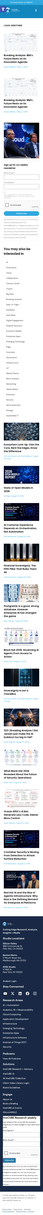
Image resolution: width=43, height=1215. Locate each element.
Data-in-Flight (12, 304)
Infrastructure (12, 362)
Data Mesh (11, 315)
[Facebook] (27, 994)
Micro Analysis (12, 378)
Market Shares (12, 373)
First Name (9, 183)
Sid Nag (7, 496)
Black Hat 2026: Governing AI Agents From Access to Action (21, 653)
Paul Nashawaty (10, 536)
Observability (12, 389)
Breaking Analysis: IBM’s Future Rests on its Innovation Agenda (18, 59)
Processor (10, 394)
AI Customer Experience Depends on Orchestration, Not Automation (20, 528)
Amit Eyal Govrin (10, 456)
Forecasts (10, 352)
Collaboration (12, 278)
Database (10, 310)
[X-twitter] (13, 994)
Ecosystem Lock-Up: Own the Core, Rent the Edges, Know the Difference (21, 448)
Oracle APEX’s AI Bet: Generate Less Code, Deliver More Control (21, 815)
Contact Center (13, 283)
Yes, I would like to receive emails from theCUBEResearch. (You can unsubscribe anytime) (19, 196)
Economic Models (14, 331)
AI (7, 262)
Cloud (8, 273)
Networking (11, 384)
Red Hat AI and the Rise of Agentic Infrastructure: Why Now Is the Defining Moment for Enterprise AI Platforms (21, 897)
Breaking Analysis (14, 299)
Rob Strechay (9, 907)
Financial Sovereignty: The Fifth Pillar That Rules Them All (20, 569)
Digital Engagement (14, 320)
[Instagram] (35, 994)
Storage (9, 410)
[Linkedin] (20, 994)
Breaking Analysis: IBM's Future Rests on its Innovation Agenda (18, 103)
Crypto (9, 288)
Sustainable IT (12, 415)
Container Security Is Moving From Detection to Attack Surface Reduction (21, 855)
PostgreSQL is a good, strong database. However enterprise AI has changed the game (21, 611)
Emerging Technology (15, 341)
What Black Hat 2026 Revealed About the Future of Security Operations (20, 774)
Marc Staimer (9, 621)
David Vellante (10, 67)
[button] (3, 9)
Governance (11, 357)
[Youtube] (5, 994)
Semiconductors (13, 405)
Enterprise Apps (13, 336)
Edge (8, 347)
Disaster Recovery (14, 325)
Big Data (10, 294)
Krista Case (8, 661)
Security (9, 400)
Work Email (9, 173)
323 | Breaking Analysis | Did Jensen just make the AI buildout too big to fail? (21, 734)
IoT (7, 368)
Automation (11, 267)
